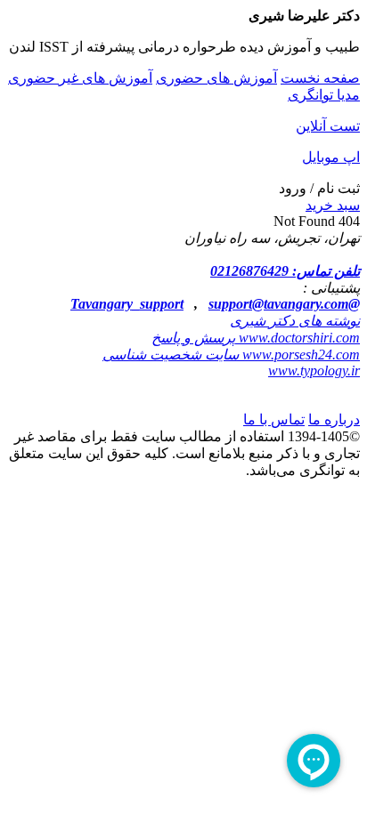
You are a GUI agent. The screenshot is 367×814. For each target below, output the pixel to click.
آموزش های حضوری (216, 77)
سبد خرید (333, 205)
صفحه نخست (320, 77)
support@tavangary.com (278, 303)
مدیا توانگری (324, 94)
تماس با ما (274, 419)
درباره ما (334, 419)
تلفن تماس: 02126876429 (285, 270)
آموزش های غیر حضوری (80, 77)
